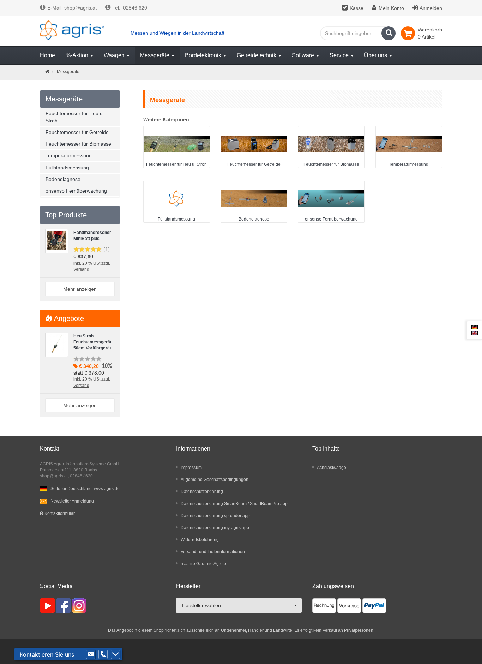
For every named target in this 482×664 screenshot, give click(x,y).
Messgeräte (155, 55)
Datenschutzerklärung (202, 491)
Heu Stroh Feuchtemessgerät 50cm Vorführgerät (92, 342)
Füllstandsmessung (176, 219)
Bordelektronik (204, 55)
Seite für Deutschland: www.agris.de (85, 488)
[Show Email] (90, 654)
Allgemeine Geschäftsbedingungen (214, 479)
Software (303, 55)
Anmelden (431, 8)
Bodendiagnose (254, 219)
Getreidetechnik (257, 55)
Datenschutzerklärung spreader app (215, 515)
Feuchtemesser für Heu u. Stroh (176, 164)
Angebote (68, 318)
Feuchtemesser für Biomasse (331, 164)
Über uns (376, 55)
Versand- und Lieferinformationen (213, 551)
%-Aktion (78, 55)
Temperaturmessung (408, 164)
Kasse (356, 8)
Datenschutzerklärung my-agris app (215, 527)
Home (47, 55)
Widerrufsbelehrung (200, 539)
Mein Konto (391, 8)
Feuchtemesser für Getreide (254, 164)
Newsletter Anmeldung (72, 501)
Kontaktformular (59, 513)
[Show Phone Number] (103, 654)
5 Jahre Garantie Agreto (203, 563)
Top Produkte (66, 215)
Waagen (115, 55)
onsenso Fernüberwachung (331, 219)
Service (340, 55)
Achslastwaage (331, 467)
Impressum (191, 467)
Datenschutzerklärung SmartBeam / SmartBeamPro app (234, 503)
